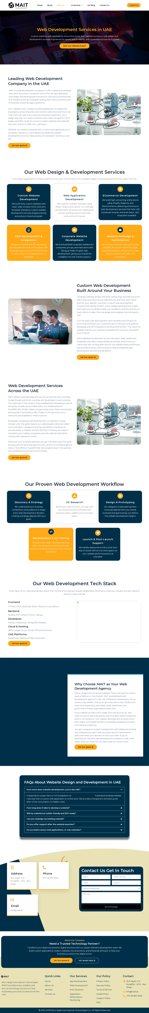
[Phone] (44, 867)
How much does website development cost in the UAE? (53, 789)
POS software (110, 215)
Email (15, 906)
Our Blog (91, 5)
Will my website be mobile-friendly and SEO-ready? (51, 813)
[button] (134, 5)
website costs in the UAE (83, 796)
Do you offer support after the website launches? (51, 824)
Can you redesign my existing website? (45, 819)
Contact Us (104, 5)
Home (39, 5)
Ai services (75, 5)
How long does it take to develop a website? (48, 808)
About (49, 5)
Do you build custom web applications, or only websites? (54, 830)
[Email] (12, 899)
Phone (47, 873)
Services (60, 5)
